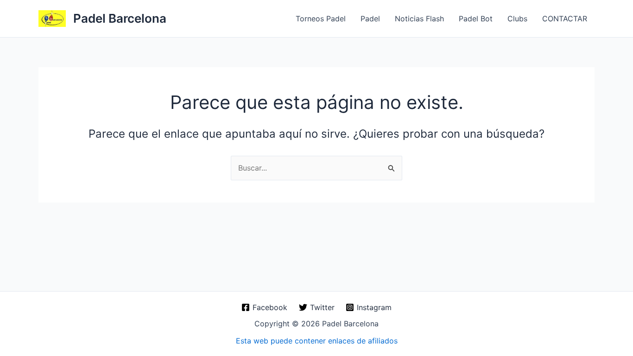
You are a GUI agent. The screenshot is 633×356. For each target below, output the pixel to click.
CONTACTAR (564, 18)
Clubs (517, 18)
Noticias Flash (419, 18)
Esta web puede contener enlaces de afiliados (317, 340)
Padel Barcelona (119, 18)
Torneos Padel (321, 18)
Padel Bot (476, 18)
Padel (370, 18)
